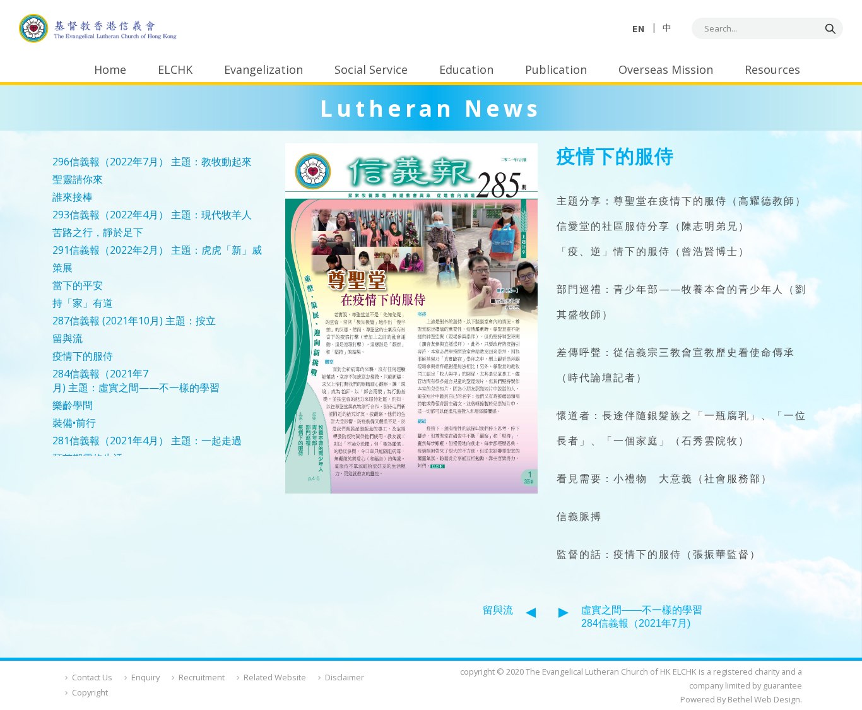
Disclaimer (344, 677)
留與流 (498, 610)
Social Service (371, 69)
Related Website (275, 677)
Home (110, 69)
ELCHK (175, 69)
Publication (556, 69)
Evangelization (263, 69)
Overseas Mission (665, 69)
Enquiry (145, 677)
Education (466, 69)
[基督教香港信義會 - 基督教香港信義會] (98, 29)
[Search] (830, 28)
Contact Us (92, 677)
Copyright (90, 692)
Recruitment (202, 677)
